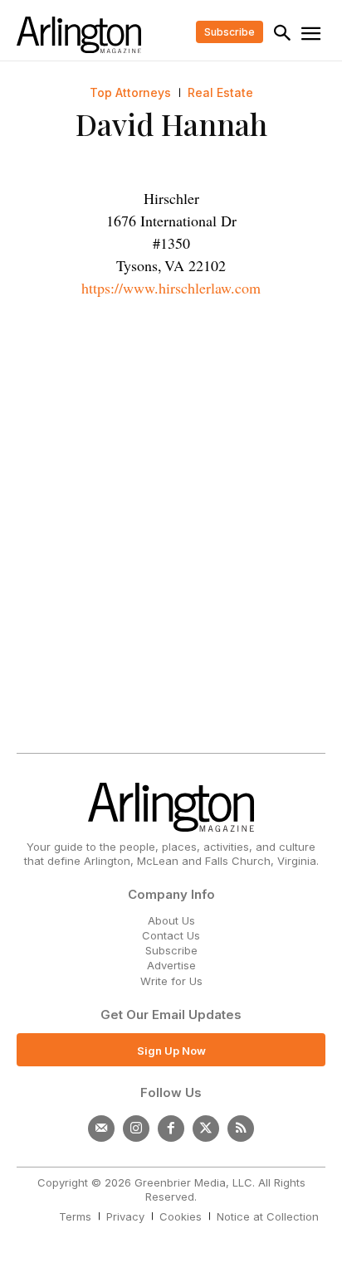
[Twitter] (206, 1128)
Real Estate (220, 93)
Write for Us (171, 981)
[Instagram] (136, 1128)
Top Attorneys (130, 93)
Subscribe (171, 950)
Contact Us (171, 935)
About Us (171, 920)
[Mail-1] (101, 1128)
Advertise (171, 965)
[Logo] (79, 35)
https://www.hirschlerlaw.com (171, 288)
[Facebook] (171, 1128)
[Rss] (240, 1128)
